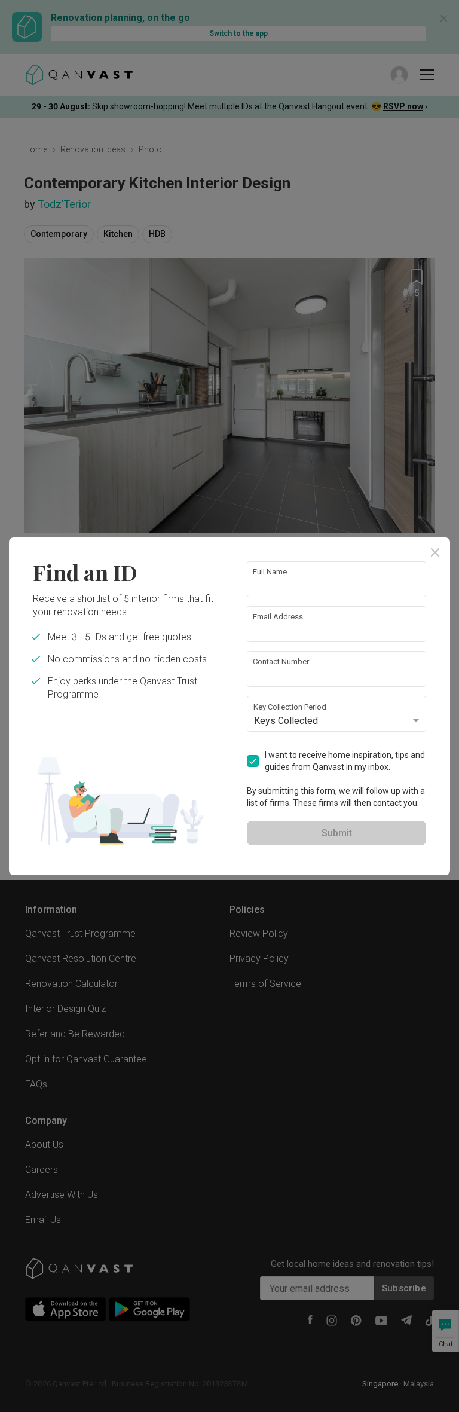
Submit (337, 833)
